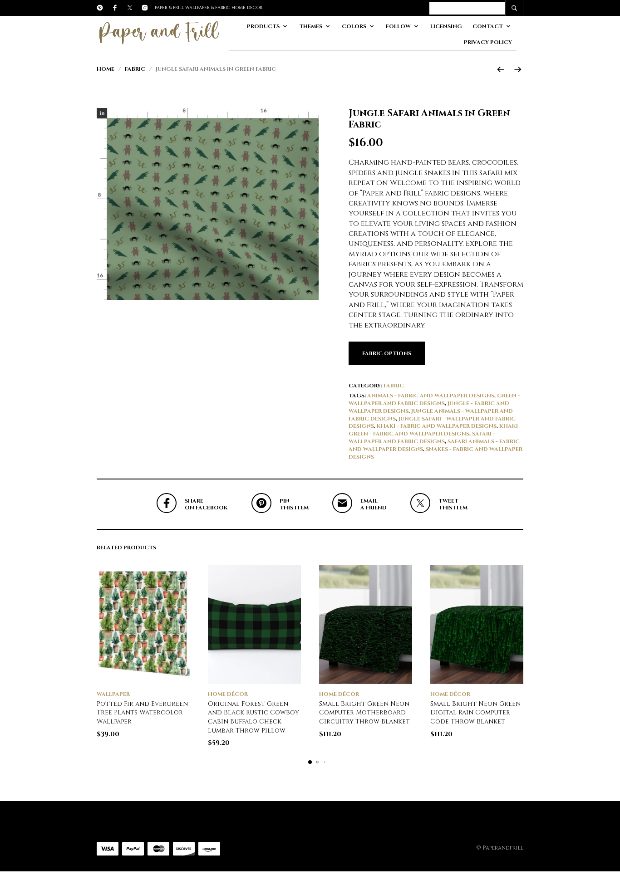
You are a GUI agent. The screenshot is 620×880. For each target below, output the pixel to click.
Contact (487, 26)
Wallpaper (113, 694)
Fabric (135, 69)
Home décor (228, 694)
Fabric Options (386, 353)
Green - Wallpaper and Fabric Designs (434, 399)
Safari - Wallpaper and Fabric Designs (422, 437)
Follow (398, 26)
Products (263, 26)
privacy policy (488, 42)
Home (105, 69)
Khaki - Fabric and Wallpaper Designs (437, 426)
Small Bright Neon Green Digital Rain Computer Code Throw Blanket (475, 712)
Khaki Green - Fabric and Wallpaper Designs (433, 429)
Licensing (446, 26)
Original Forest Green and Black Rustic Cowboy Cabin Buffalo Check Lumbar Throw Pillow (253, 717)
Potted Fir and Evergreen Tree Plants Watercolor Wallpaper (142, 712)
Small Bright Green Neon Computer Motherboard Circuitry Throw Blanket (364, 712)
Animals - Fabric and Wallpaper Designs (430, 395)
